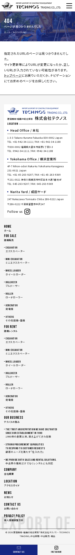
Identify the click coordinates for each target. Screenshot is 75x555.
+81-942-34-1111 (23, 141)
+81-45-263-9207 (23, 174)
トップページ (13, 75)
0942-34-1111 (21, 150)
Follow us (15, 211)
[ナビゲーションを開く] (69, 5)
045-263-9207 (21, 183)
